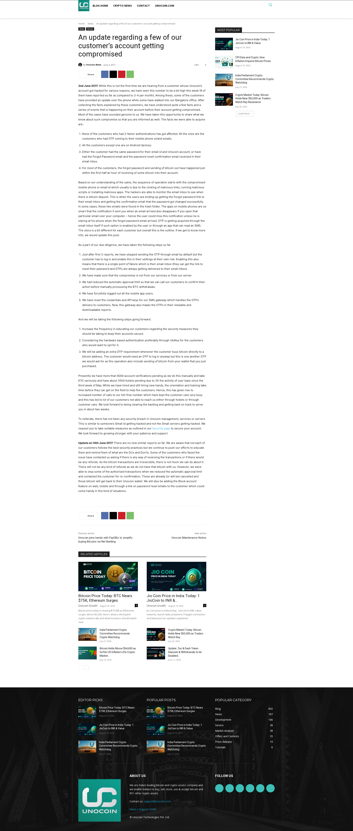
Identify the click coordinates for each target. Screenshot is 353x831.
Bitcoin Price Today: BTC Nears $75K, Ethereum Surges (105, 598)
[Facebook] (104, 74)
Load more (244, 113)
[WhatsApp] (130, 74)
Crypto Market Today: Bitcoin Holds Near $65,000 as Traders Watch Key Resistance (253, 98)
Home (81, 23)
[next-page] (86, 667)
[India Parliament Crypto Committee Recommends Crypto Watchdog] (87, 634)
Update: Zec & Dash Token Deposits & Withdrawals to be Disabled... (185, 652)
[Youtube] (270, 788)
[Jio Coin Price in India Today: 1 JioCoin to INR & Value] (176, 576)
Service (90, 29)
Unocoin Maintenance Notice (189, 537)
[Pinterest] (121, 74)
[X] (113, 74)
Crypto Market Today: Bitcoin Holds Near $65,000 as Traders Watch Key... (185, 633)
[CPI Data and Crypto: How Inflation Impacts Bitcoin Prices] (224, 62)
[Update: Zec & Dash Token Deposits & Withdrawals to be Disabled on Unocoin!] (156, 653)
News (90, 23)
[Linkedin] (240, 788)
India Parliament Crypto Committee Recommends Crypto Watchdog (115, 633)
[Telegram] (250, 788)
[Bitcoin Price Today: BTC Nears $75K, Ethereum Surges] (108, 576)
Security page (161, 428)
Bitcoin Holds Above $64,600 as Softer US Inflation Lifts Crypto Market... (118, 652)
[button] (270, 4)
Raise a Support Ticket (143, 809)
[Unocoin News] (80, 65)
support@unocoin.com (157, 801)
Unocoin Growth (87, 605)
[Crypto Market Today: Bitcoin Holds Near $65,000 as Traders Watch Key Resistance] (156, 634)
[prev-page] (80, 667)
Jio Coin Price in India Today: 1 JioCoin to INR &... (173, 598)
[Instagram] (229, 788)
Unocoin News (93, 64)
